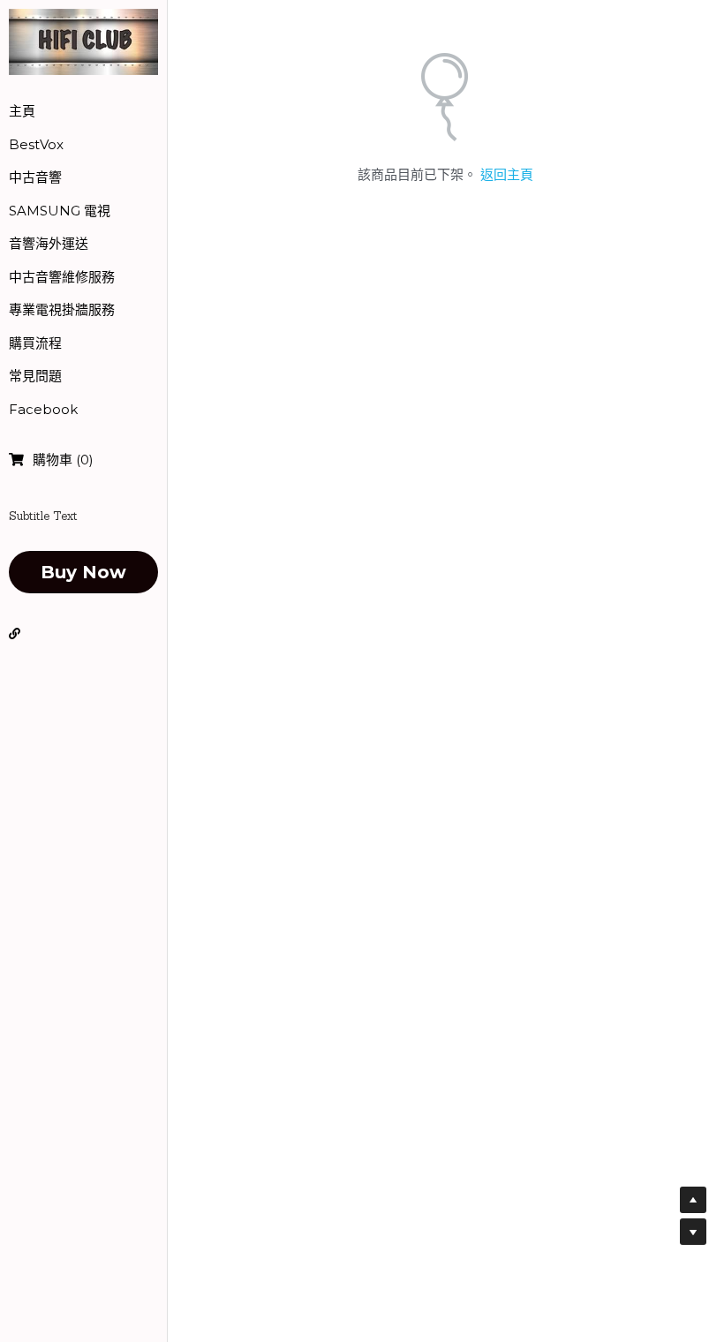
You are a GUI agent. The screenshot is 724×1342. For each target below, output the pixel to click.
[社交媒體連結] (14, 634)
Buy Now (83, 572)
